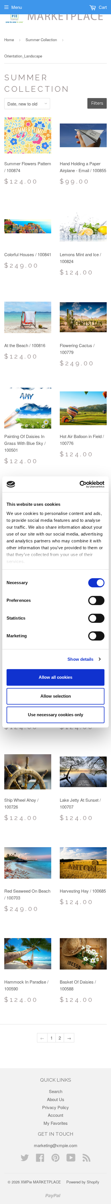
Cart (102, 7)
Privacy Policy (55, 1107)
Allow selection (55, 696)
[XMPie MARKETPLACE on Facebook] (40, 1159)
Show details (80, 659)
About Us (55, 1099)
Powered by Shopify (82, 1182)
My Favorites (56, 1123)
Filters (97, 103)
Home (9, 39)
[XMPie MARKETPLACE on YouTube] (71, 1159)
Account (55, 1115)
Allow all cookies (55, 677)
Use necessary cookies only (55, 714)
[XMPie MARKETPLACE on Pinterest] (55, 1159)
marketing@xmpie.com (55, 1145)
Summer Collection (41, 39)
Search (55, 1091)
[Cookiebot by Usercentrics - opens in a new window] (79, 484)
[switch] (96, 600)
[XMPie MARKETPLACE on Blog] (86, 1159)
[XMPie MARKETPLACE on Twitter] (24, 1159)
